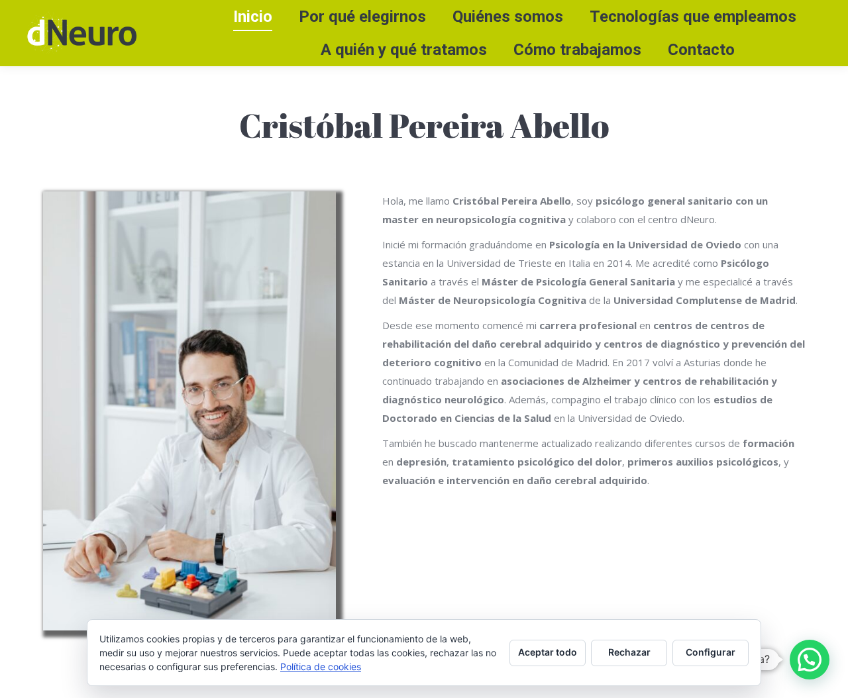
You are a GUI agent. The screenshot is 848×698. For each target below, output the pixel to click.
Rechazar (629, 652)
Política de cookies (320, 666)
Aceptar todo (547, 652)
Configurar (710, 652)
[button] (809, 659)
